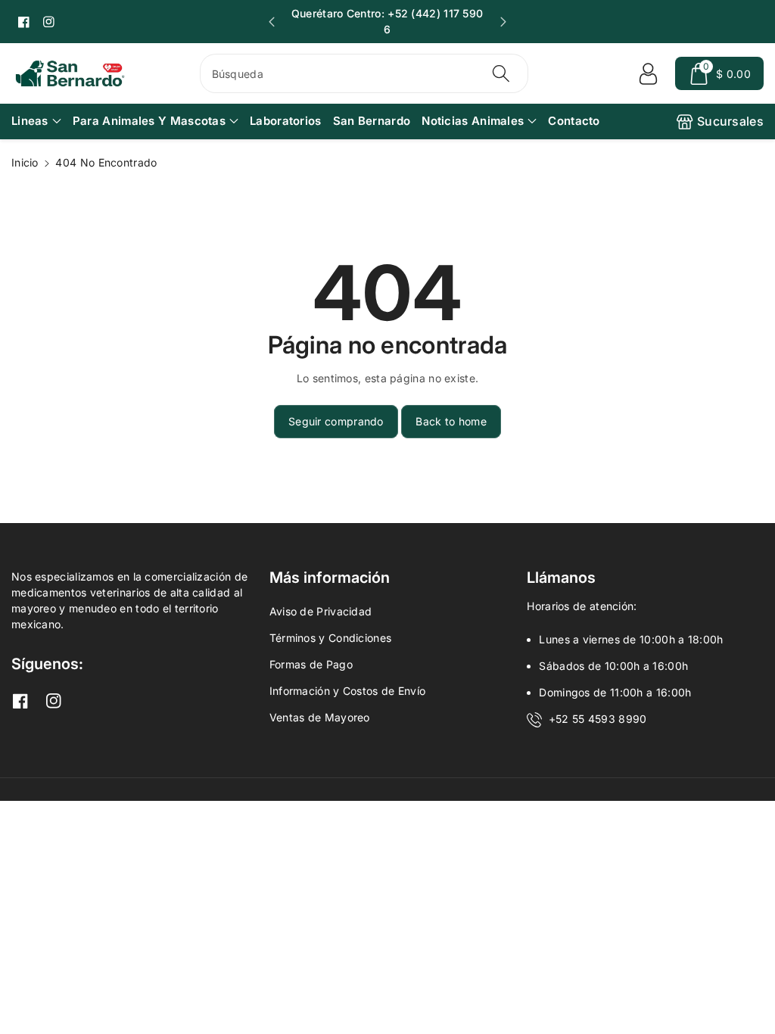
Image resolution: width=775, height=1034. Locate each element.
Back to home (451, 421)
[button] (719, 73)
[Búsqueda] (501, 73)
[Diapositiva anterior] (272, 22)
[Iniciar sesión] (648, 73)
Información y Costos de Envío (347, 690)
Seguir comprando (336, 421)
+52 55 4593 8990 (598, 718)
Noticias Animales (473, 121)
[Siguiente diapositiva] (503, 22)
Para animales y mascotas (149, 121)
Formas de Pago (311, 664)
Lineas (29, 121)
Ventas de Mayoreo (319, 717)
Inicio (25, 162)
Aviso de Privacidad (320, 611)
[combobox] (364, 73)
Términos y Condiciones (330, 637)
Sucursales (730, 121)
